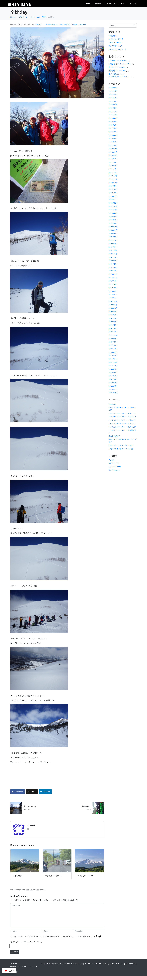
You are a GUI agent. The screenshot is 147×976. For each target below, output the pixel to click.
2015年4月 (113, 342)
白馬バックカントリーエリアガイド (110, 3)
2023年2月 (113, 142)
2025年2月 (113, 125)
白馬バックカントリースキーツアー (121, 445)
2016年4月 (113, 322)
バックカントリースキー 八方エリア (122, 417)
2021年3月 (112, 193)
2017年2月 (112, 294)
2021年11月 (113, 179)
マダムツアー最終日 (116, 39)
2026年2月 (113, 98)
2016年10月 (113, 308)
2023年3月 (113, 138)
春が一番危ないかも (116, 74)
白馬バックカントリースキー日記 (58, 24)
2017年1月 (112, 298)
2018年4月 (113, 261)
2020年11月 (113, 206)
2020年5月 (113, 210)
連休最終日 (113, 71)
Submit (15, 952)
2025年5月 (113, 115)
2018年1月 (112, 271)
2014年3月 (113, 383)
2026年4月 (113, 91)
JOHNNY (38, 24)
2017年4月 (112, 288)
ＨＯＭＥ (87, 3)
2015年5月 (113, 339)
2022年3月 (113, 166)
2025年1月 (112, 128)
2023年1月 (112, 145)
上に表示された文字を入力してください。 (26, 942)
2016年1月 (112, 332)
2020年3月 (113, 216)
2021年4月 (112, 189)
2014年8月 (113, 369)
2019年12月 (113, 227)
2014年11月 (113, 359)
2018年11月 (113, 254)
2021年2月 (112, 196)
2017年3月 (112, 291)
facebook (112, 404)
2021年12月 (113, 176)
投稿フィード (113, 463)
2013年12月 (113, 393)
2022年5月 (113, 159)
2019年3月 (113, 240)
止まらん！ (113, 67)
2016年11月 (113, 305)
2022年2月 (112, 169)
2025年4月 (113, 118)
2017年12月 (113, 274)
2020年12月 (113, 203)
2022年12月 (113, 149)
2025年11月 (113, 108)
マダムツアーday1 (115, 46)
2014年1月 (112, 389)
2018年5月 (113, 257)
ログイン (112, 460)
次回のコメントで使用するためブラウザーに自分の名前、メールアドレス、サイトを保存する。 (52, 936)
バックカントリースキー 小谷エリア (122, 420)
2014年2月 (112, 386)
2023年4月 (113, 135)
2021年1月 (112, 200)
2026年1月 (112, 101)
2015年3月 (113, 345)
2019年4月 (113, 237)
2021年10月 (113, 183)
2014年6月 (113, 372)
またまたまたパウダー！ (117, 49)
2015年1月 (112, 352)
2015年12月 (113, 335)
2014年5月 (113, 376)
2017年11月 (113, 278)
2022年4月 (113, 162)
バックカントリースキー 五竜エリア (122, 413)
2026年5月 (113, 88)
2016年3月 (113, 325)
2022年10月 (113, 155)
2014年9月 (113, 366)
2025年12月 (113, 105)
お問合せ (133, 3)
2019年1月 (112, 247)
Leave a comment (79, 24)
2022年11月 (113, 152)
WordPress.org (114, 470)
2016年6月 (113, 315)
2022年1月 (112, 172)
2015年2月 (112, 349)
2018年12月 (113, 250)
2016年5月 (113, 318)
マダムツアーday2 (115, 42)
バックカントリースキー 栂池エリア (122, 423)
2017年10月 (113, 281)
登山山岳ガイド (114, 436)
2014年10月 (113, 362)
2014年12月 (113, 356)
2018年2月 (112, 267)
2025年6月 (113, 111)
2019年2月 (112, 244)
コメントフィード (115, 467)
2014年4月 (113, 379)
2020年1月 (112, 223)
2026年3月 (113, 94)
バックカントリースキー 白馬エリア (122, 427)
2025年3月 (113, 122)
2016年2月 (112, 328)
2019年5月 (113, 233)
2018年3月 (113, 264)
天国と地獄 (113, 36)
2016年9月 (113, 311)
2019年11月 (113, 230)
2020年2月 (113, 220)
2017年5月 (112, 284)
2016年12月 (113, 301)
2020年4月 (113, 213)
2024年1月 (112, 132)
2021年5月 (112, 186)
